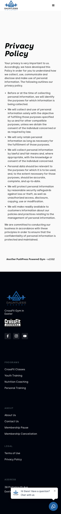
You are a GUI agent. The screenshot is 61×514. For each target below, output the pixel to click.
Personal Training (15, 388)
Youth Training (13, 375)
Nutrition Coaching (16, 381)
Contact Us (12, 421)
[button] (53, 5)
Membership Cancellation (21, 433)
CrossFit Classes (15, 369)
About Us (10, 415)
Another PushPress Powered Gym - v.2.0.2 (30, 259)
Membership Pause (16, 427)
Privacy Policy (13, 459)
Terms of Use (12, 453)
